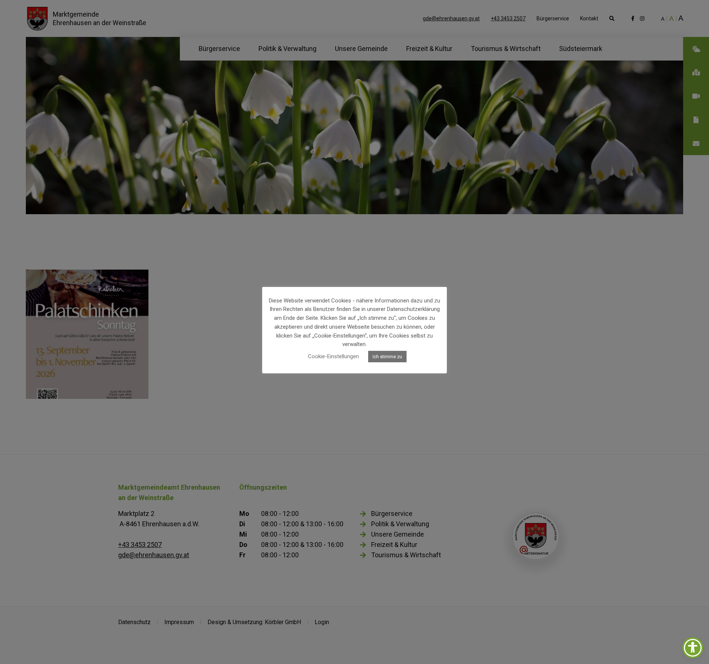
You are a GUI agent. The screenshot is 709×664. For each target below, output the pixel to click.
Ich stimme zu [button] (387, 356)
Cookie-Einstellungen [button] (333, 356)
